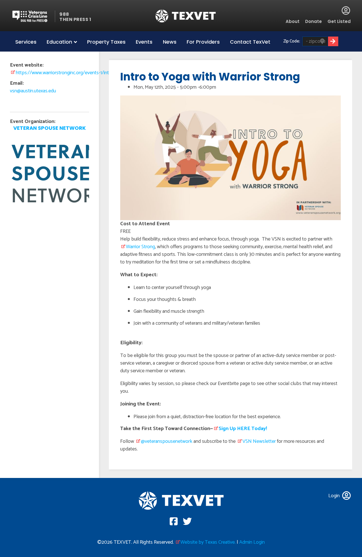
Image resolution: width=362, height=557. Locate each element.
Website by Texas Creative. (208, 542)
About (292, 21)
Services (25, 41)
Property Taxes (106, 41)
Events (144, 41)
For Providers (203, 41)
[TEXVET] (185, 15)
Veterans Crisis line (33, 16)
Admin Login (252, 542)
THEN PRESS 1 (75, 19)
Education (59, 41)
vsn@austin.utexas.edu (33, 91)
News (169, 41)
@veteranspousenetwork (166, 441)
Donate (313, 21)
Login (346, 10)
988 (64, 14)
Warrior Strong (140, 247)
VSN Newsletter (259, 441)
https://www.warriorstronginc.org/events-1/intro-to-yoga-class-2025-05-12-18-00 (99, 73)
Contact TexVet (250, 41)
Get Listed (339, 21)
